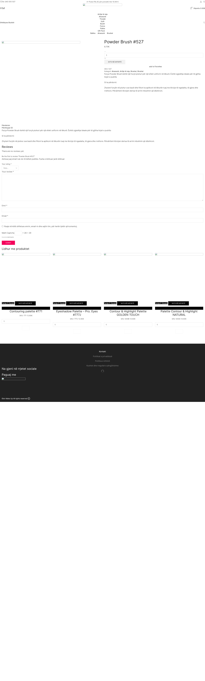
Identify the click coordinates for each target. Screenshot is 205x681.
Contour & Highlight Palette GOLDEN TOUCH (128, 313)
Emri (4, 206)
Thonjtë (102, 19)
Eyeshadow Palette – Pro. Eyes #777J (77, 313)
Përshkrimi (6, 125)
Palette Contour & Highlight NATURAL (179, 313)
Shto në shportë (114, 62)
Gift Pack (101, 31)
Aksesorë (102, 17)
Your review (8, 172)
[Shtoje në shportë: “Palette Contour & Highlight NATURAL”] (179, 331)
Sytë (102, 21)
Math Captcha (8, 233)
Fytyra (102, 26)
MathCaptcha (10, 237)
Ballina (92, 33)
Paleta (102, 28)
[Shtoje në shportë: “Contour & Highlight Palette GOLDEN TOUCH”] (128, 331)
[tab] (102, 125)
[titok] (2, 8)
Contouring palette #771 (26, 311)
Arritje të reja (102, 14)
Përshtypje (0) (7, 128)
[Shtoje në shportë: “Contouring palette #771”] (26, 328)
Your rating (7, 164)
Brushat (110, 33)
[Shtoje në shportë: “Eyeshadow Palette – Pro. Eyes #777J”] (77, 331)
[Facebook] (1, 8)
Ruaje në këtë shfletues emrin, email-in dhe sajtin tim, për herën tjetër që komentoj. (40, 226)
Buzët (102, 24)
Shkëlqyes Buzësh (7, 22)
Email (5, 216)
